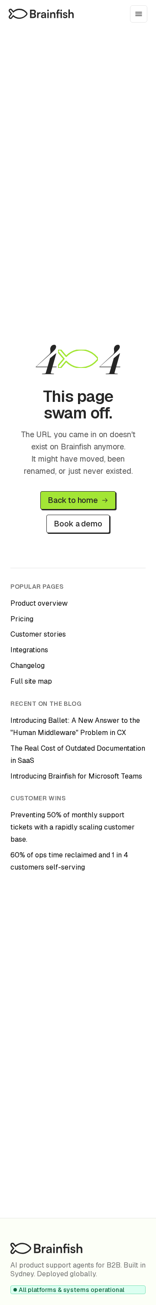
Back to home (73, 500)
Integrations (29, 649)
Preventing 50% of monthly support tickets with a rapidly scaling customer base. (72, 827)
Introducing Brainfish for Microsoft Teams (76, 776)
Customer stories (38, 634)
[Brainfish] (41, 14)
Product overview (39, 603)
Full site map (31, 681)
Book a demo (78, 524)
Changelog (27, 665)
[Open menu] (138, 14)
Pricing (21, 619)
